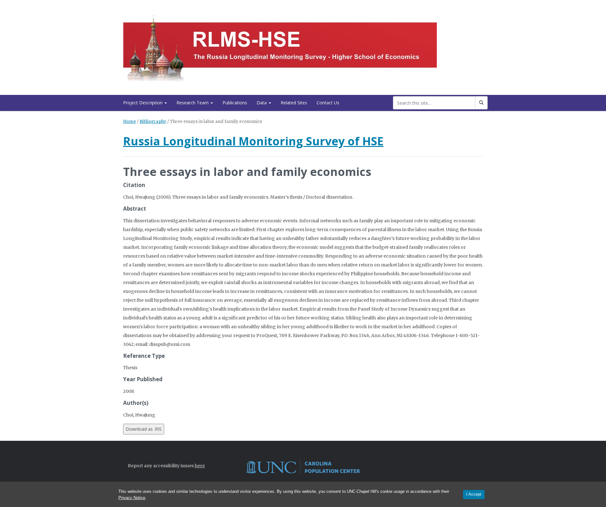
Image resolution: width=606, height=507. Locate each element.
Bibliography (153, 121)
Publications (235, 103)
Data (262, 103)
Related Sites (294, 103)
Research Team (193, 103)
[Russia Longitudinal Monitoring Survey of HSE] (280, 46)
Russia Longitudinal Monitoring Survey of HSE (253, 141)
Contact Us (328, 103)
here (200, 466)
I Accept (473, 494)
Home (129, 121)
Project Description (143, 103)
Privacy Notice (131, 497)
